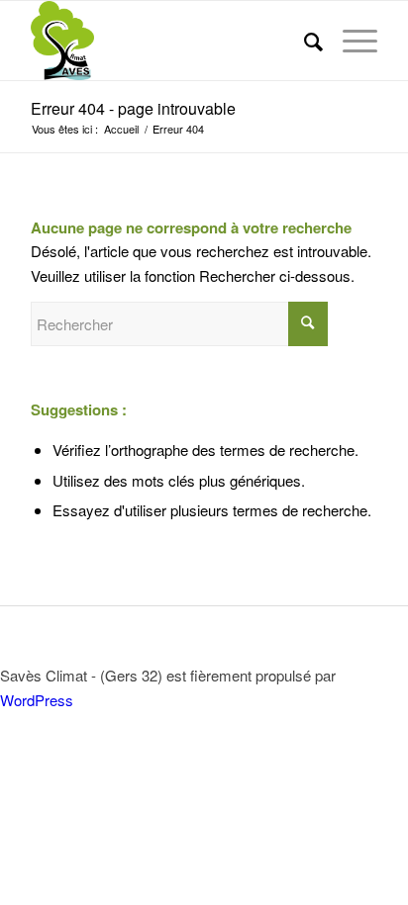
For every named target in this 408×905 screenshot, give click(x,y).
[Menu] (350, 40)
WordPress (36, 699)
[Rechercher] (303, 40)
